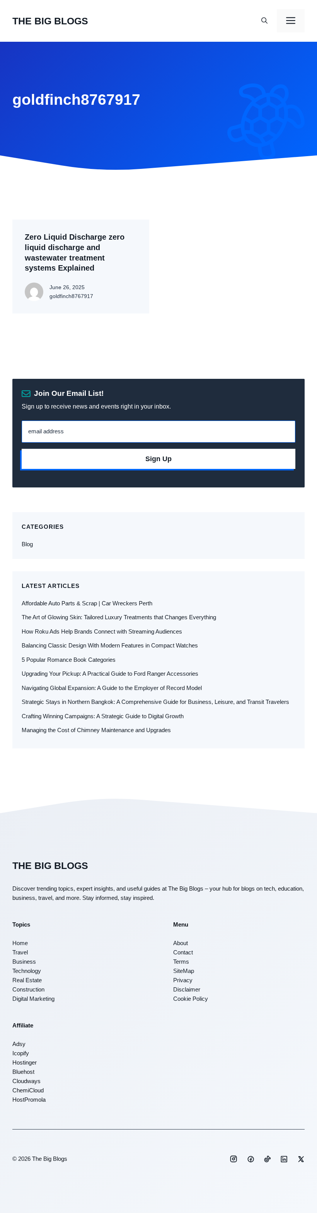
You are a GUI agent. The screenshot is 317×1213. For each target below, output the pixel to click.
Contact (183, 952)
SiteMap (183, 971)
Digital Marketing (33, 998)
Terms (181, 961)
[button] (264, 20)
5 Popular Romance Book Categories (69, 659)
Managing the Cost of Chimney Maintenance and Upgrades (96, 730)
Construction (28, 989)
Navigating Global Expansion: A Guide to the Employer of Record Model (112, 688)
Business (24, 961)
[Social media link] (233, 1159)
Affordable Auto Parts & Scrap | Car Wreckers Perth (87, 603)
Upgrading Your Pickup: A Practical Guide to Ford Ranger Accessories (110, 673)
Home (20, 943)
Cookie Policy (190, 998)
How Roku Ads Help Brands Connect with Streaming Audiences (102, 631)
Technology (26, 971)
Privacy (183, 980)
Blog (27, 544)
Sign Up (158, 459)
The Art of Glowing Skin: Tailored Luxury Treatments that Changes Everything (119, 617)
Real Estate (27, 980)
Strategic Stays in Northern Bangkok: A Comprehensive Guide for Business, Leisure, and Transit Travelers (155, 701)
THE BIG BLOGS (50, 20)
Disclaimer (186, 989)
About (180, 943)
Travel (20, 952)
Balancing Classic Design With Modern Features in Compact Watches (110, 645)
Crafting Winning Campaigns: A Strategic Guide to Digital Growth (103, 716)
